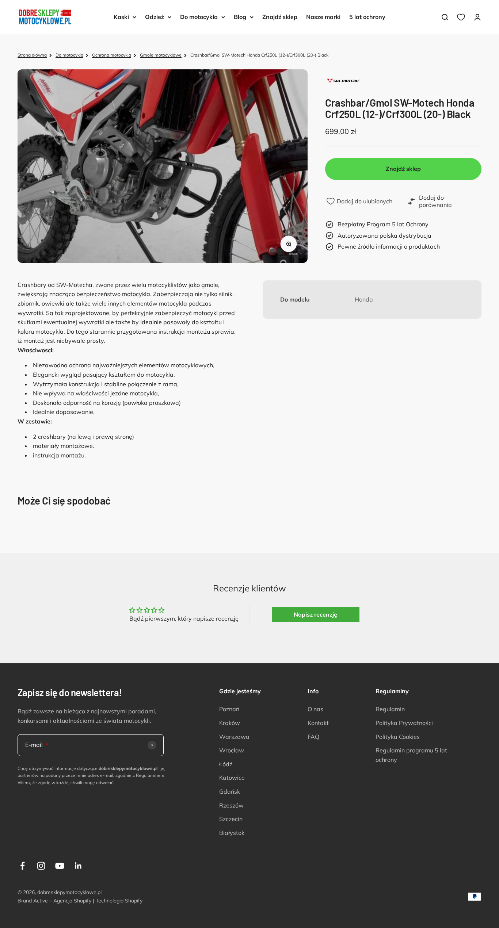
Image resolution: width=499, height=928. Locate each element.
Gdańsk (229, 791)
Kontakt (318, 722)
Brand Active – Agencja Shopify (54, 900)
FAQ (313, 736)
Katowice (232, 777)
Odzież (154, 16)
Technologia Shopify (119, 900)
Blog (240, 16)
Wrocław (231, 750)
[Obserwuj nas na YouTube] (60, 866)
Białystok (231, 832)
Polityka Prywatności (404, 722)
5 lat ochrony (367, 16)
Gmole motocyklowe (161, 55)
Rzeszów (231, 805)
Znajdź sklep (279, 16)
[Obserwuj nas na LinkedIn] (78, 866)
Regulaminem (150, 775)
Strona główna (32, 55)
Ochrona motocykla (111, 55)
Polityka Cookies (398, 736)
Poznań (229, 709)
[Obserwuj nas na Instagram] (41, 866)
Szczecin (231, 818)
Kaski (121, 16)
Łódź (225, 764)
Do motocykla (199, 16)
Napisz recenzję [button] (315, 614)
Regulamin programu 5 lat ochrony (411, 755)
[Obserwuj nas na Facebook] (22, 866)
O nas (315, 709)
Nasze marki (323, 16)
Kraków (229, 722)
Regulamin (390, 709)
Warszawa (234, 736)
